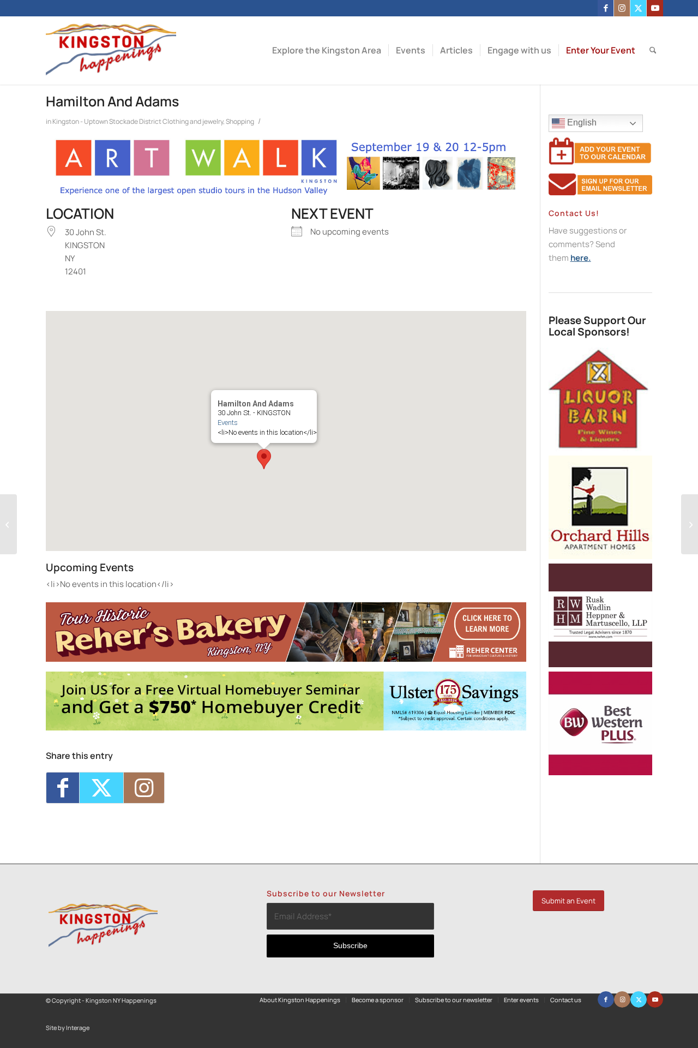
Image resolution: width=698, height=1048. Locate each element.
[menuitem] (326, 50)
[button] (264, 459)
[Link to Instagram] (622, 8)
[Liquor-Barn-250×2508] (600, 448)
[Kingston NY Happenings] (111, 50)
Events (228, 422)
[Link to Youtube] (655, 8)
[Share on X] (101, 787)
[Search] (653, 50)
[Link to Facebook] (605, 8)
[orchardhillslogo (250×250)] (600, 556)
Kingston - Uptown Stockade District (106, 121)
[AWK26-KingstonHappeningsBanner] (286, 193)
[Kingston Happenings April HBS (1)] (286, 727)
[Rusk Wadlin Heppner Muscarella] (600, 664)
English (581, 122)
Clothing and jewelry (193, 121)
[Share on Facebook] (62, 787)
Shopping (240, 121)
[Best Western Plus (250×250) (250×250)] (600, 772)
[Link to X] (638, 8)
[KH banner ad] (286, 658)
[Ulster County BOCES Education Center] (8, 524)
